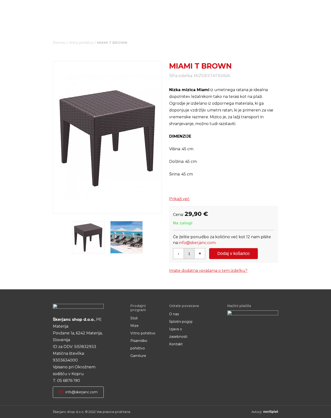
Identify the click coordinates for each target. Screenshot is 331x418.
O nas (174, 314)
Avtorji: (257, 412)
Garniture (138, 356)
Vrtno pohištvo (81, 42)
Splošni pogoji (180, 321)
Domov (59, 42)
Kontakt (176, 344)
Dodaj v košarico (233, 253)
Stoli (134, 318)
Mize (134, 325)
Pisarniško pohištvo (138, 344)
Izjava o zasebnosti (178, 333)
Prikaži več (179, 199)
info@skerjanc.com (197, 242)
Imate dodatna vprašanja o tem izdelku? (208, 270)
